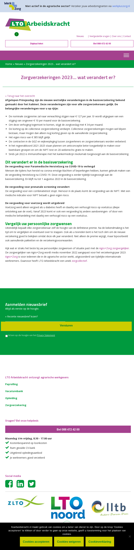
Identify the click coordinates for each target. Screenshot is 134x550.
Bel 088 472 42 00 (102, 43)
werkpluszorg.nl (121, 6)
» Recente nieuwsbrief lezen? (21, 316)
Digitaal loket (36, 43)
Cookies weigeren (69, 541)
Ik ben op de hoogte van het (31, 335)
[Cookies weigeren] (129, 536)
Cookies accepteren (36, 541)
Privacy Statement (46, 335)
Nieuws (80, 36)
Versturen (66, 325)
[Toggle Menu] (126, 55)
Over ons (116, 36)
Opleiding (11, 398)
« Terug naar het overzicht (20, 96)
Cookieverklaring (99, 541)
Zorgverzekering (15, 405)
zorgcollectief (79, 260)
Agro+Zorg (11, 256)
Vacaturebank (14, 391)
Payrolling (11, 384)
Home (8, 64)
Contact (127, 36)
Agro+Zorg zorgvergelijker (114, 248)
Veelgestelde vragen (100, 36)
